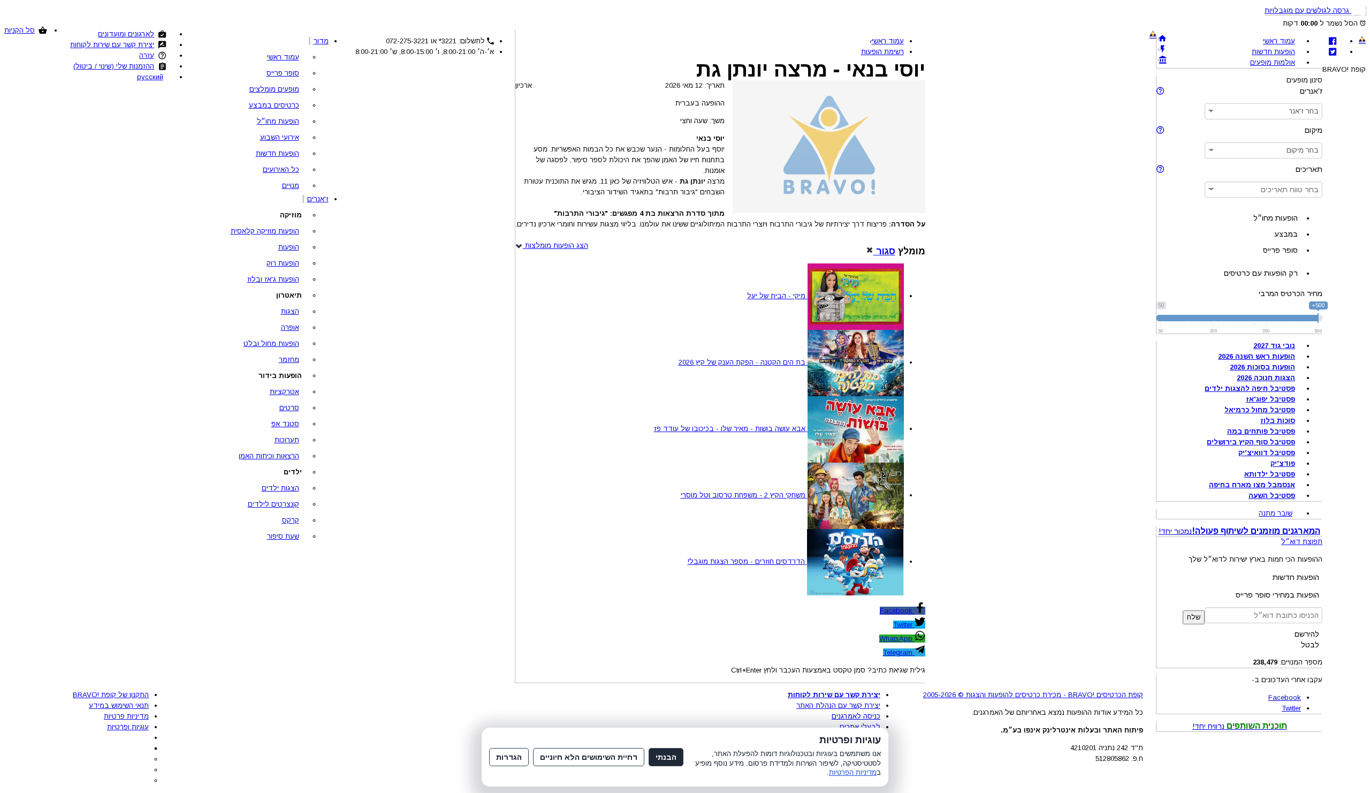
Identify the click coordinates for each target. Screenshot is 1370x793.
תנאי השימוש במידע (119, 705)
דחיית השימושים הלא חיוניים (588, 757)
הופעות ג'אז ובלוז (273, 279)
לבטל (1310, 644)
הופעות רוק (283, 263)
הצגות (290, 311)
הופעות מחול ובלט (271, 343)
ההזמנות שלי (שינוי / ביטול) (113, 66)
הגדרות (509, 757)
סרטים (289, 408)
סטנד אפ (285, 424)
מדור (321, 41)
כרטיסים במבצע (274, 105)
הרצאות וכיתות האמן (269, 456)
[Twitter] (1332, 52)
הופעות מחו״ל (278, 121)
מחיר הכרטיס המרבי (1290, 293)
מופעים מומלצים (274, 89)
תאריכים (1309, 169)
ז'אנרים (318, 199)
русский (150, 77)
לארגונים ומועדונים (126, 34)
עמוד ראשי (283, 57)
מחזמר (289, 360)
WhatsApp (897, 639)
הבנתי (666, 757)
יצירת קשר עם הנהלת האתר (838, 705)
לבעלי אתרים (860, 727)
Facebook (897, 611)
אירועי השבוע (279, 137)
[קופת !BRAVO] (1362, 39)
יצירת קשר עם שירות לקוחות (112, 45)
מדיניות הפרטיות (853, 772)
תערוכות (287, 440)
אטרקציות (284, 392)
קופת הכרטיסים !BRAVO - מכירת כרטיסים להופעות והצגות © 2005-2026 (1033, 695)
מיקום (1313, 130)
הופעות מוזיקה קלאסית (265, 231)
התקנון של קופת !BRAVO (111, 695)
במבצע (1286, 234)
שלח (1193, 617)
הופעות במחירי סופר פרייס (1277, 595)
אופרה (290, 327)
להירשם (1307, 634)
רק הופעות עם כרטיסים (1261, 273)
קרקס (290, 520)
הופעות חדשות (277, 153)
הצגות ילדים (280, 488)
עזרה (146, 55)
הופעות (288, 247)
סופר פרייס (283, 73)
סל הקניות (19, 30)
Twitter (904, 625)
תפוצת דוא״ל (1301, 542)
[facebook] (1332, 41)
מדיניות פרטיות (126, 716)
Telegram (899, 652)
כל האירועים (281, 169)
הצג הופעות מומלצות (555, 245)
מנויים (290, 186)
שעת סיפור (283, 536)
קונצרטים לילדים (273, 504)
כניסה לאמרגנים (856, 716)
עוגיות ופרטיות (128, 727)
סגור (884, 251)
